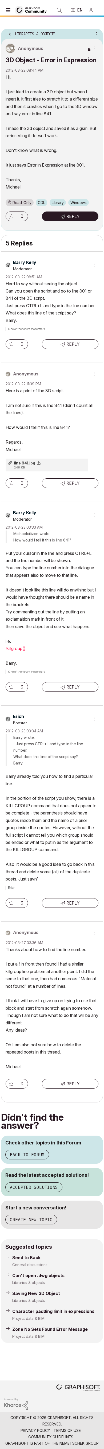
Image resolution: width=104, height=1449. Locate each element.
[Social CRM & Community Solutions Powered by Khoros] (16, 1403)
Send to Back (26, 1257)
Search (59, 10)
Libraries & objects (28, 1282)
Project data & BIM (28, 1318)
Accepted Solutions (34, 1187)
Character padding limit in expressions (53, 1311)
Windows (78, 202)
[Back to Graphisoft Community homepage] (32, 9)
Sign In (93, 10)
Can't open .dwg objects (38, 1275)
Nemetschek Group (79, 1443)
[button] (11, 216)
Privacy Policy (35, 1430)
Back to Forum (27, 1154)
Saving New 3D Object (36, 1293)
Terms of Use (67, 1430)
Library (58, 202)
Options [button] (95, 32)
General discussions (29, 1264)
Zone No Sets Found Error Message (50, 1329)
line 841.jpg (24, 463)
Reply (73, 216)
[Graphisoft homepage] (78, 1388)
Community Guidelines (50, 1437)
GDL (41, 202)
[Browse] (9, 10)
